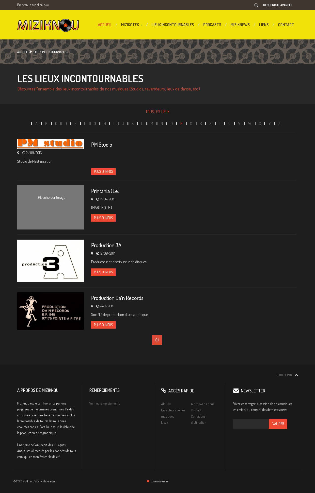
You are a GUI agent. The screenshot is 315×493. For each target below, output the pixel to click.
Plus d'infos (103, 171)
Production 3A (106, 245)
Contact (286, 24)
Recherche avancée (278, 5)
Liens (264, 24)
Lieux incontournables (173, 24)
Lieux (164, 422)
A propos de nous (202, 404)
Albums (166, 404)
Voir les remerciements (104, 403)
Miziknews (240, 24)
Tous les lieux (158, 111)
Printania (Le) (105, 190)
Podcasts (212, 24)
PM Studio (101, 144)
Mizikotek (130, 24)
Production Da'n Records (117, 297)
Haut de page (285, 375)
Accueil (105, 24)
